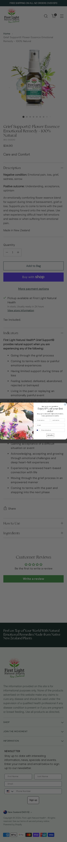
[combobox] (38, 430)
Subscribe (50, 435)
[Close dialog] (65, 404)
